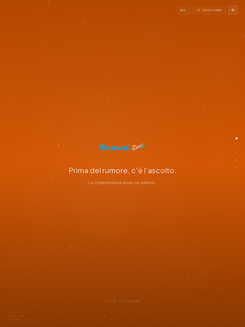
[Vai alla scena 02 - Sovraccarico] (236, 145)
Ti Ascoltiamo (209, 10)
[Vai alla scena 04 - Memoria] (236, 160)
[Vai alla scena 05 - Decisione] (236, 167)
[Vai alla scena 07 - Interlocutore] (236, 181)
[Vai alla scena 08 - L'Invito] (236, 188)
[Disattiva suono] (233, 10)
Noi (183, 10)
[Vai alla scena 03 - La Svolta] (236, 152)
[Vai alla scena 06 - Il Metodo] (236, 174)
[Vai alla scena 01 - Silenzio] (236, 138)
